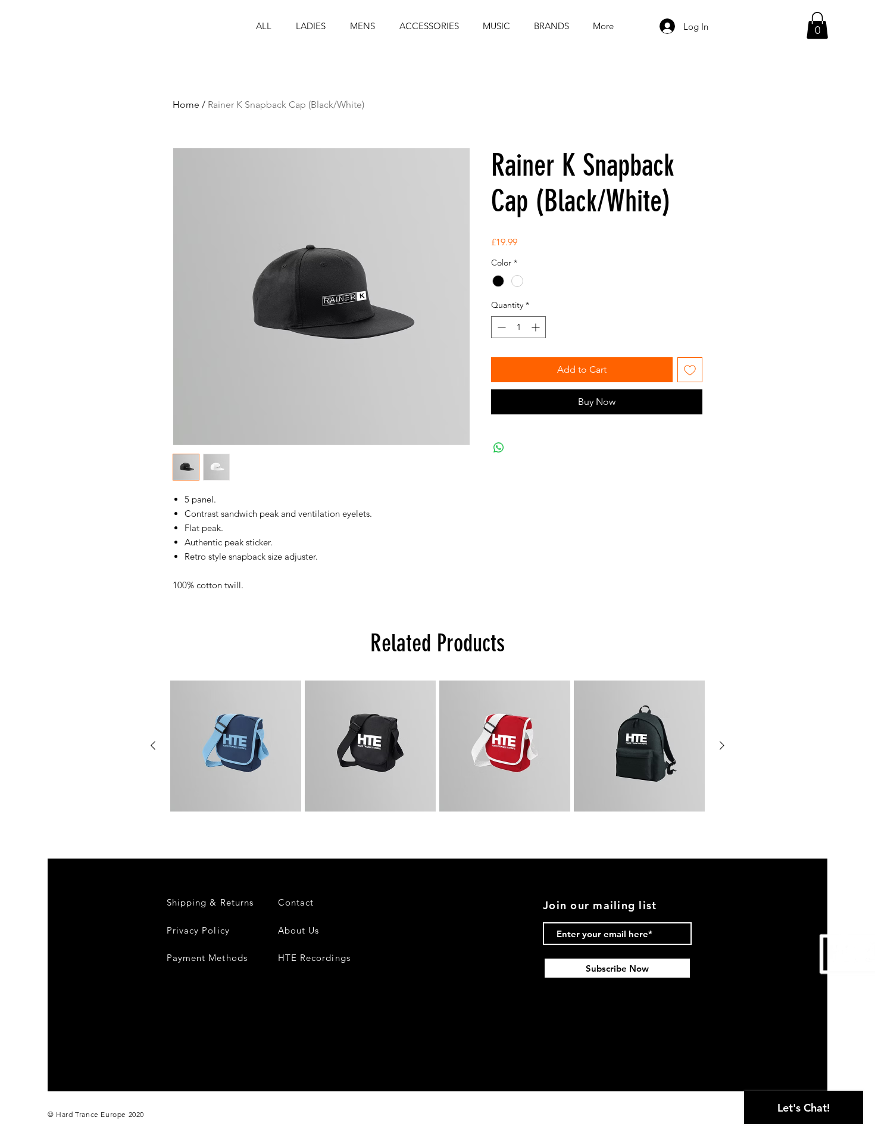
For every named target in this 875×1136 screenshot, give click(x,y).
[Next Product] (722, 745)
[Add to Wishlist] (689, 369)
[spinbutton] (518, 327)
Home (186, 104)
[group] (437, 746)
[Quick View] (235, 746)
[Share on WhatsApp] (499, 448)
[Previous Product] (153, 745)
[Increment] (536, 327)
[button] (817, 25)
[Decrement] (500, 327)
